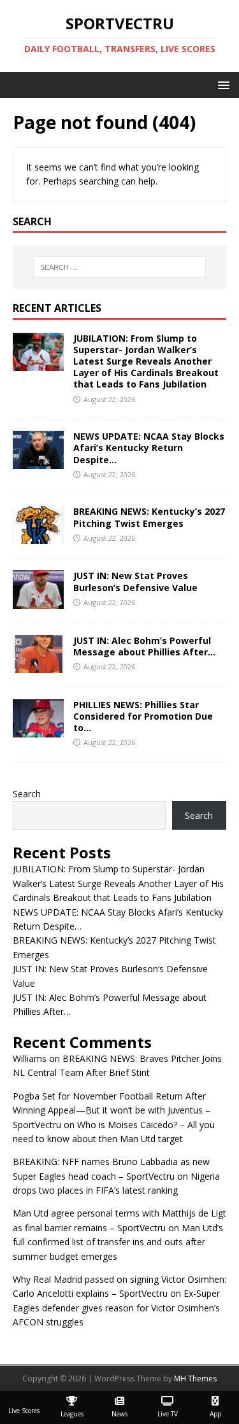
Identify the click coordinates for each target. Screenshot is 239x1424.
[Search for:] (120, 267)
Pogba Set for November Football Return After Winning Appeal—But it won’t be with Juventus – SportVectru (111, 1110)
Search (27, 794)
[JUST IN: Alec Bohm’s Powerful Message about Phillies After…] (38, 665)
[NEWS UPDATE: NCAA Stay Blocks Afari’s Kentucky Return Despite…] (38, 462)
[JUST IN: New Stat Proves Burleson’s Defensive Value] (38, 601)
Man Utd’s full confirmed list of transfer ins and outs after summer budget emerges (118, 1242)
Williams (30, 1058)
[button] (221, 84)
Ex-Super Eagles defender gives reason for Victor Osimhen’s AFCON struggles (116, 1307)
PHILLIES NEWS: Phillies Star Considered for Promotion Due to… (143, 716)
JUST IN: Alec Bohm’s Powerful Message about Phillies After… (144, 646)
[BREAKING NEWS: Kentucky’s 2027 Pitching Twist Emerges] (38, 537)
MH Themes (195, 1378)
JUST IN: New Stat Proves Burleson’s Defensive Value (135, 581)
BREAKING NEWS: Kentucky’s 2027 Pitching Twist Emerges (149, 517)
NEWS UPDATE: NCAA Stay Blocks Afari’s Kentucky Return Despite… (148, 447)
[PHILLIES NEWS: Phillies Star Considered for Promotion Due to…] (38, 729)
